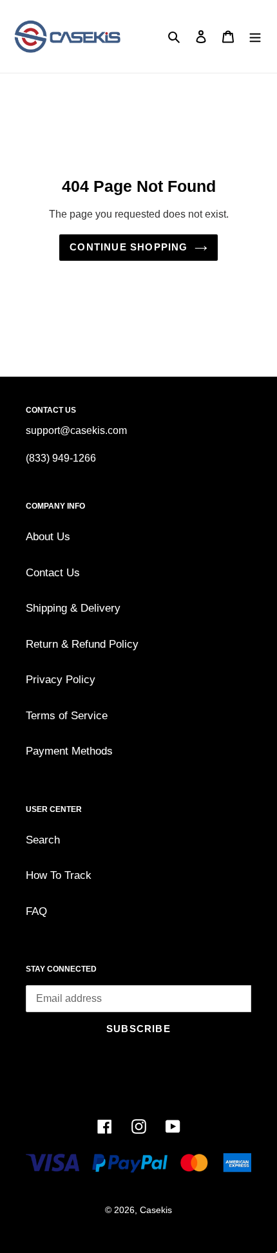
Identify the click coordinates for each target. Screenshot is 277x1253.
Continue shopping (128, 246)
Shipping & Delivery (73, 608)
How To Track (58, 875)
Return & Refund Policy (82, 644)
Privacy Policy (60, 680)
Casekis (156, 1210)
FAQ (36, 911)
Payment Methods (69, 751)
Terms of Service (67, 716)
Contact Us (53, 573)
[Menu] (255, 37)
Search (43, 840)
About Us (48, 537)
